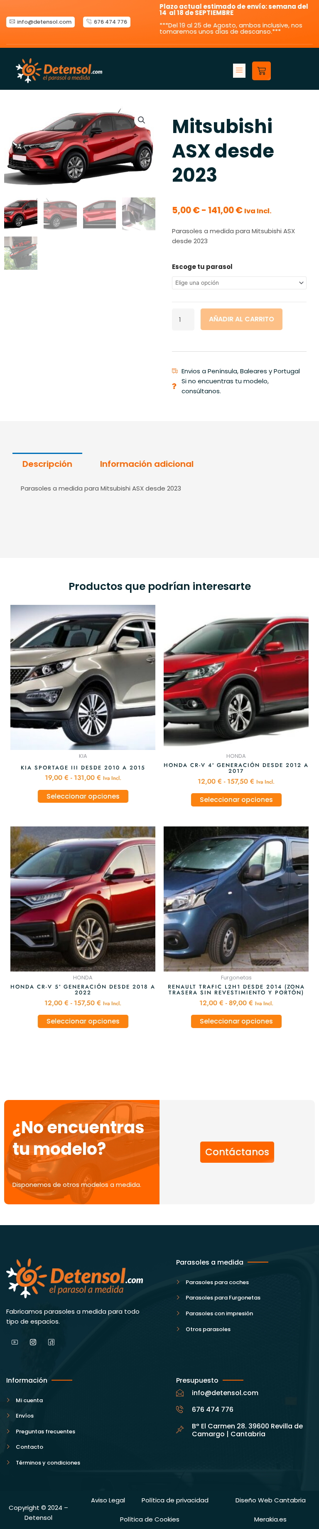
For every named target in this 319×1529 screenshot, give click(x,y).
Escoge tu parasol (202, 266)
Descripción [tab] (47, 464)
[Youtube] (14, 1343)
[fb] (51, 1343)
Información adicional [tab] (147, 464)
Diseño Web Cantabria (271, 1500)
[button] (239, 71)
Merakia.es (270, 1519)
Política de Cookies (149, 1519)
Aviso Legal (108, 1500)
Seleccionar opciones (83, 796)
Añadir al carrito (241, 319)
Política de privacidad (175, 1500)
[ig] (33, 1343)
